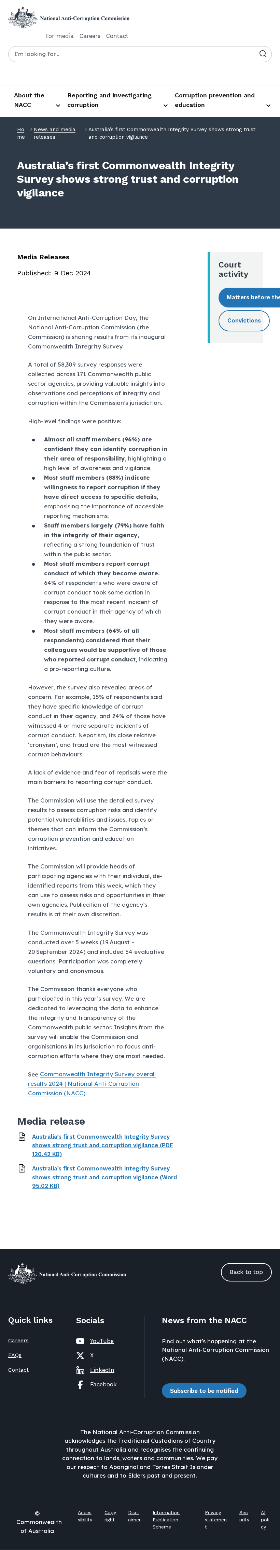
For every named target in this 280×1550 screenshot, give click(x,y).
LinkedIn (102, 1370)
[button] (244, 320)
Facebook (103, 1384)
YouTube (102, 1341)
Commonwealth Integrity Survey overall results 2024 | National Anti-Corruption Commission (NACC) (92, 1084)
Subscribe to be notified (204, 1390)
